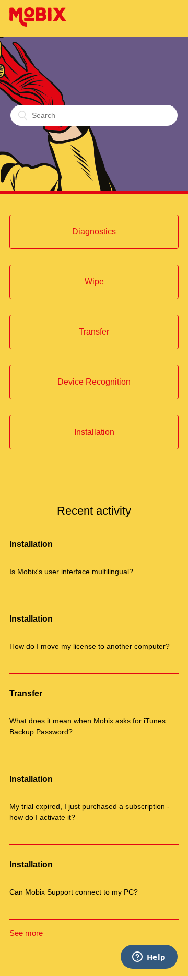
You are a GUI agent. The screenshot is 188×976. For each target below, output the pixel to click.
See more (26, 933)
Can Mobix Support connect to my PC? (73, 892)
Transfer (25, 693)
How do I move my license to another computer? (89, 646)
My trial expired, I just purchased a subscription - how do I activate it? (89, 812)
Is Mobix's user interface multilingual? (71, 571)
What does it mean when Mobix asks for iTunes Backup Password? (87, 726)
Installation (31, 544)
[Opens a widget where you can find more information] (149, 958)
